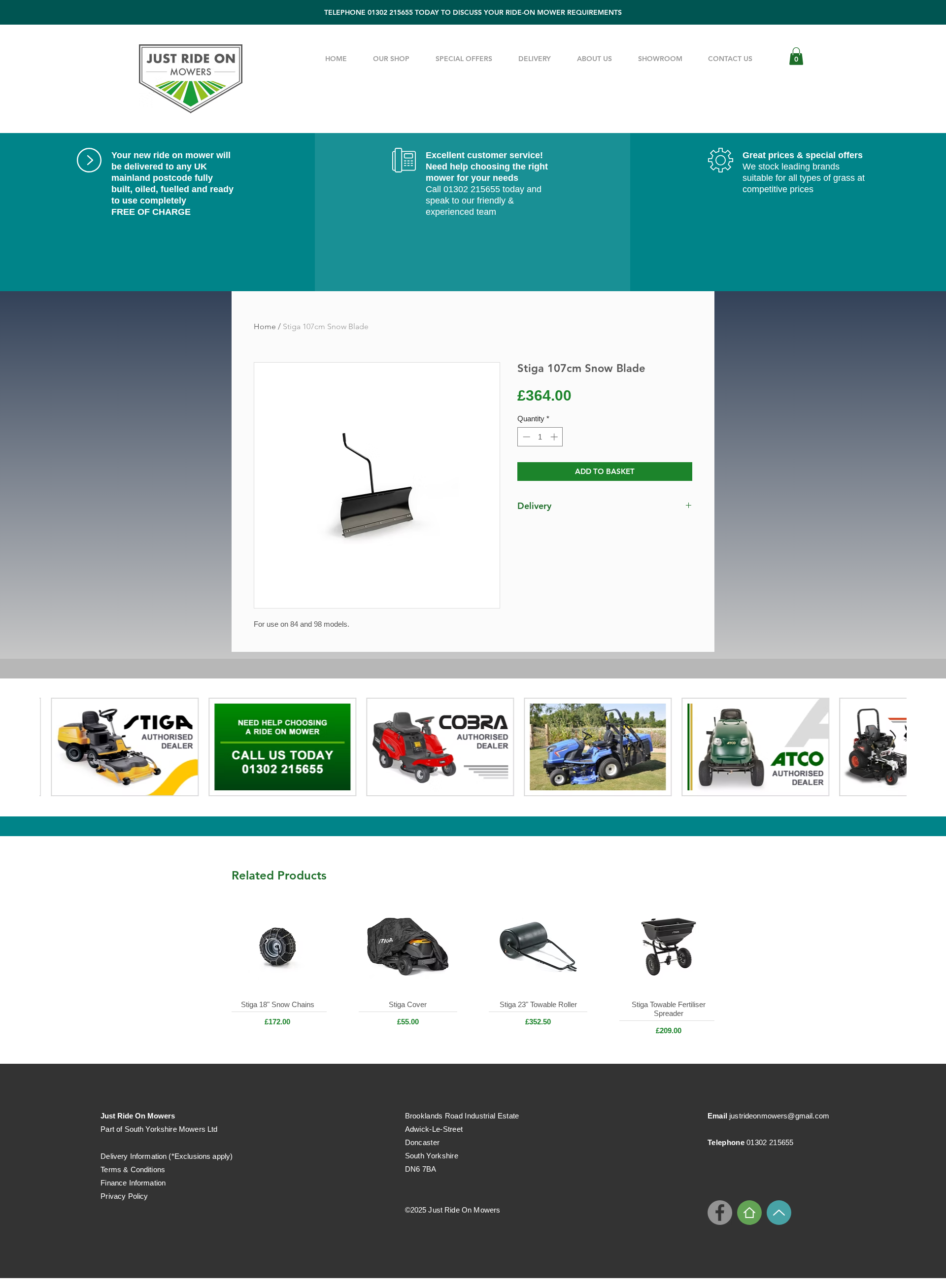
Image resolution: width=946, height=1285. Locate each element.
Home (265, 326)
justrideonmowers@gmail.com (779, 1116)
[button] (796, 56)
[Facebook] (720, 1212)
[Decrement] (525, 437)
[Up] (779, 1212)
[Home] (749, 1212)
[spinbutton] (540, 437)
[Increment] (555, 437)
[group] (473, 973)
